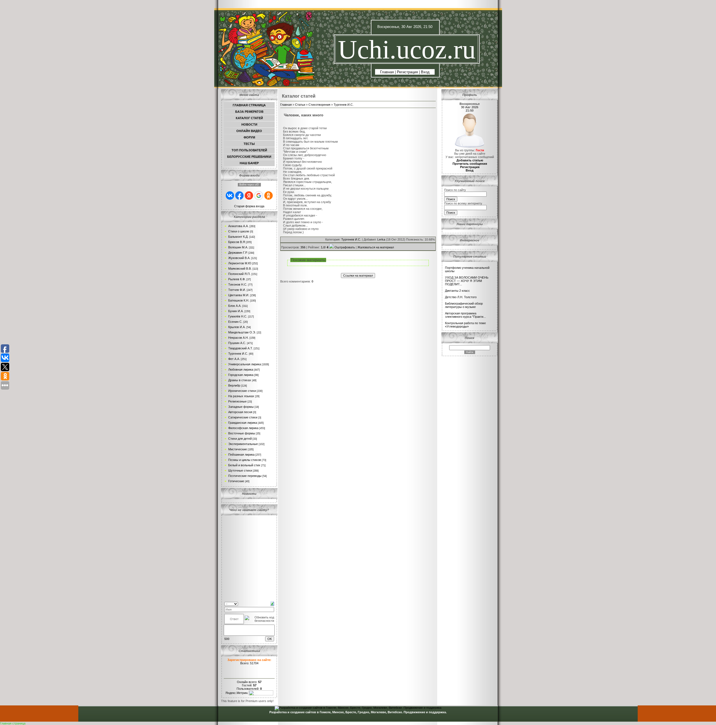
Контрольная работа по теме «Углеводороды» (465, 324)
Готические (236, 481)
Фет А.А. (234, 359)
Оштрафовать (345, 247)
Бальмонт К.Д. (238, 236)
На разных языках (241, 396)
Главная (387, 72)
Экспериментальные (243, 444)
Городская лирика (240, 374)
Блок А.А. (234, 305)
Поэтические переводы (245, 475)
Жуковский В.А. (239, 258)
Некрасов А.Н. (238, 337)
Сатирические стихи (242, 417)
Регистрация (407, 72)
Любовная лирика (240, 369)
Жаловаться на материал (375, 247)
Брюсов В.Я (236, 242)
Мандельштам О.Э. (242, 332)
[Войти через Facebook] (239, 195)
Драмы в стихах (239, 380)
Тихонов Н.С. (237, 284)
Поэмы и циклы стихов (244, 460)
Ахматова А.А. (238, 226)
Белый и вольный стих (244, 465)
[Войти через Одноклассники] (268, 195)
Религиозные (237, 401)
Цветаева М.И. (238, 295)
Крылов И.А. (237, 327)
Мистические (237, 449)
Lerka (381, 239)
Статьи (300, 104)
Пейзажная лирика (241, 454)
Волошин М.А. (238, 247)
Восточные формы (241, 433)
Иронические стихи (242, 390)
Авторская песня (240, 412)
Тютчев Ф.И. (237, 289)
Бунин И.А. (236, 311)
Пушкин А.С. (237, 343)
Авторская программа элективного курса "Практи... (465, 315)
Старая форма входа (249, 206)
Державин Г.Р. (238, 252)
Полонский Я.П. (239, 274)
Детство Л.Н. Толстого (461, 297)
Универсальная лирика (244, 364)
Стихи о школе (238, 231)
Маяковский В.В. (240, 268)
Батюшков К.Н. (238, 300)
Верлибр (234, 385)
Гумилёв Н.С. (237, 316)
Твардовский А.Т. (240, 348)
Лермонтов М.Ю (239, 263)
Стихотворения (319, 104)
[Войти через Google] (258, 195)
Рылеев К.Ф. (237, 279)
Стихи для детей (240, 438)
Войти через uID (249, 184)
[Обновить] (272, 603)
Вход (425, 72)
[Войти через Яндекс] (249, 195)
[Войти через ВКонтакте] (230, 195)
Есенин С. (235, 321)
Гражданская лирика (242, 422)
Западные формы (241, 406)
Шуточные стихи (240, 470)
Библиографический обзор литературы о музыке (464, 305)
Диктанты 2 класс (457, 290)
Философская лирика (243, 428)
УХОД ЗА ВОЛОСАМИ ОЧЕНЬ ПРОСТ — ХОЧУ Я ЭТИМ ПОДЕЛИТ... (466, 281)
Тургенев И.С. (238, 353)
